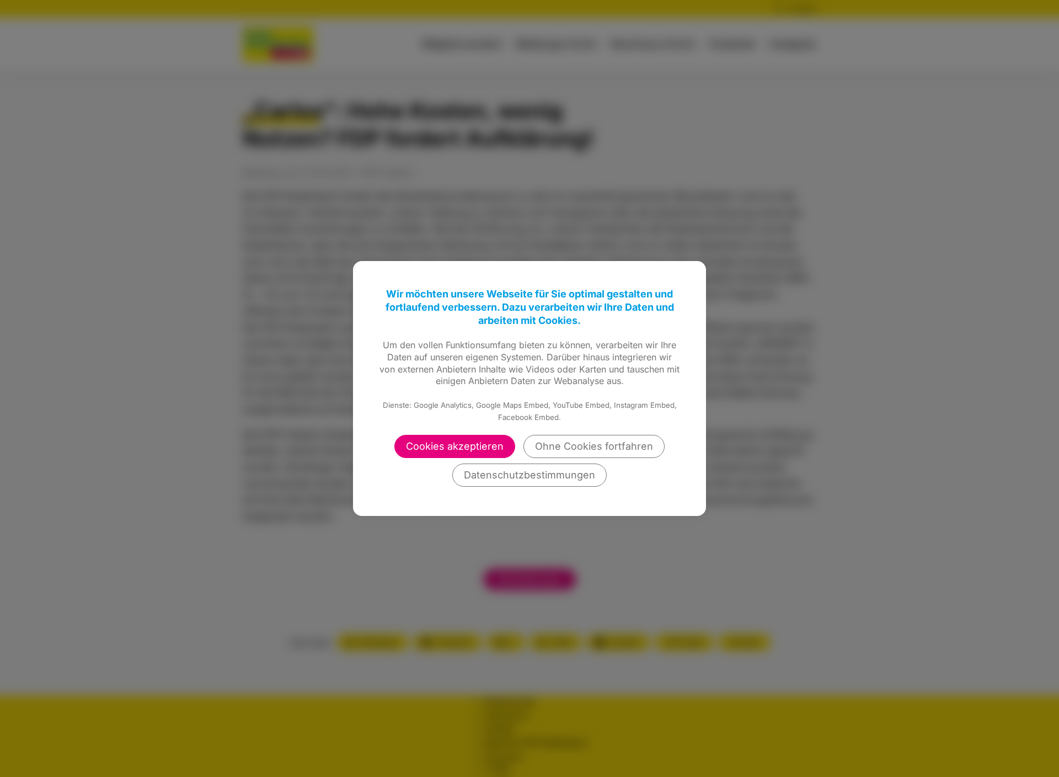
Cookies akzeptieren (455, 446)
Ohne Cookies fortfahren (594, 446)
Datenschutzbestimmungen (529, 475)
